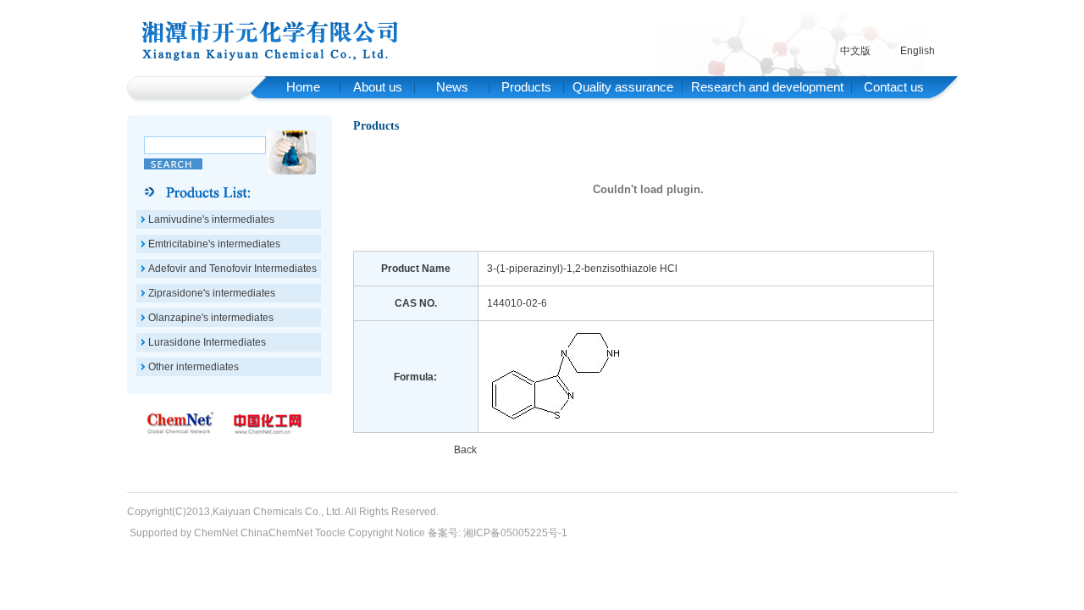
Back (465, 450)
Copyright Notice (386, 533)
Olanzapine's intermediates (211, 318)
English (917, 51)
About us (377, 87)
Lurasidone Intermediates (207, 342)
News (452, 87)
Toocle (330, 533)
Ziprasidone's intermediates (211, 293)
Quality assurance (622, 87)
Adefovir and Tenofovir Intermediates (232, 268)
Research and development (767, 87)
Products (526, 87)
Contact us (894, 87)
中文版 (855, 51)
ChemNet (216, 533)
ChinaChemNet (276, 533)
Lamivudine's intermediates (211, 219)
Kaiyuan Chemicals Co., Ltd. (278, 512)
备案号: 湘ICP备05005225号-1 (497, 533)
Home (303, 87)
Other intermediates (193, 367)
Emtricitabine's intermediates (214, 244)
